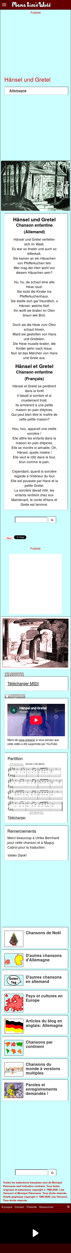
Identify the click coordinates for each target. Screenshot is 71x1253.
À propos (7, 1207)
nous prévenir (27, 740)
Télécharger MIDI (23, 683)
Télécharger (17, 817)
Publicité (32, 1207)
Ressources (46, 1207)
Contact (19, 1207)
